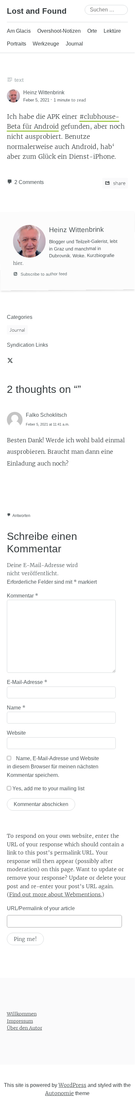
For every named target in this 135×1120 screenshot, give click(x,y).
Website (16, 733)
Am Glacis (19, 31)
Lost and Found (37, 11)
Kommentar (22, 595)
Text (19, 80)
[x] (10, 360)
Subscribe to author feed (43, 274)
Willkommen (22, 1014)
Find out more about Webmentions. (55, 894)
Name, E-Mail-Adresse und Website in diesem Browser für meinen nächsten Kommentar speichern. (53, 767)
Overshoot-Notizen (59, 31)
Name (16, 707)
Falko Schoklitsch (46, 415)
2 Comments (29, 182)
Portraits (16, 43)
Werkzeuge (46, 43)
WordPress (72, 1085)
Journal (74, 43)
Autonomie (59, 1093)
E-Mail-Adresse (27, 682)
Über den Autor (24, 1028)
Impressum (20, 1021)
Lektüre (112, 31)
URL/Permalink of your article (41, 908)
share (119, 183)
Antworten (21, 515)
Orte (92, 31)
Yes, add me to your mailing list (47, 788)
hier (17, 263)
